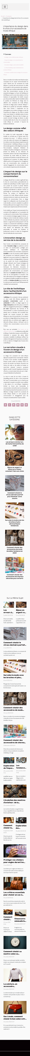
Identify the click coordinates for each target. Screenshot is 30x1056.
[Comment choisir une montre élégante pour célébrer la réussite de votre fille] (8, 912)
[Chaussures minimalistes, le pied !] (20, 912)
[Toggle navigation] (4, 7)
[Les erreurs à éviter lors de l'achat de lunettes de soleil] (14, 432)
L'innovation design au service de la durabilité (13, 64)
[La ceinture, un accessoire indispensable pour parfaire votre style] (15, 975)
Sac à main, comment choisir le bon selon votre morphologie (15, 1018)
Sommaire (8, 54)
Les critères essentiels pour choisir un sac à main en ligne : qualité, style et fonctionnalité (14, 896)
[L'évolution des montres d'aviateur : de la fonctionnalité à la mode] (15, 791)
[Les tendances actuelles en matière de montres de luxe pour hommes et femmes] (21, 760)
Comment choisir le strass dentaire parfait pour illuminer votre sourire (14, 495)
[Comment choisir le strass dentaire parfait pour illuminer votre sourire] (14, 483)
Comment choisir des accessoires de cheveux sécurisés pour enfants (14, 576)
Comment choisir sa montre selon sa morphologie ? (13, 953)
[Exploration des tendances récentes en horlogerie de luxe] (21, 820)
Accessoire (8, 16)
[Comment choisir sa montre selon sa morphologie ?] (15, 942)
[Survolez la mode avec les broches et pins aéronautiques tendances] (14, 510)
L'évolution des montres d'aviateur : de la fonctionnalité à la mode (15, 802)
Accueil (2, 16)
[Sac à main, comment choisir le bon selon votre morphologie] (15, 1007)
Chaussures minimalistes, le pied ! (20, 921)
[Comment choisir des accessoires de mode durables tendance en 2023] (14, 538)
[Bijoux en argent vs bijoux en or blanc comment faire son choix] (14, 458)
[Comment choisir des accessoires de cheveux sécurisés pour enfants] (14, 565)
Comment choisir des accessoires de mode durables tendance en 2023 (15, 550)
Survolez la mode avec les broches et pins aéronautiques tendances (14, 523)
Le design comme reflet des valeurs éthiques (13, 57)
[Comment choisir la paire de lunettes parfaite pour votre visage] (9, 820)
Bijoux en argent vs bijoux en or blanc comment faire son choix (14, 469)
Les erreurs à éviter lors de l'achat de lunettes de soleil (15, 444)
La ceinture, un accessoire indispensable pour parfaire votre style (13, 987)
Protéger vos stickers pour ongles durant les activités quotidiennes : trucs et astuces (14, 863)
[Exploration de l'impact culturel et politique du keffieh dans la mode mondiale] (9, 760)
